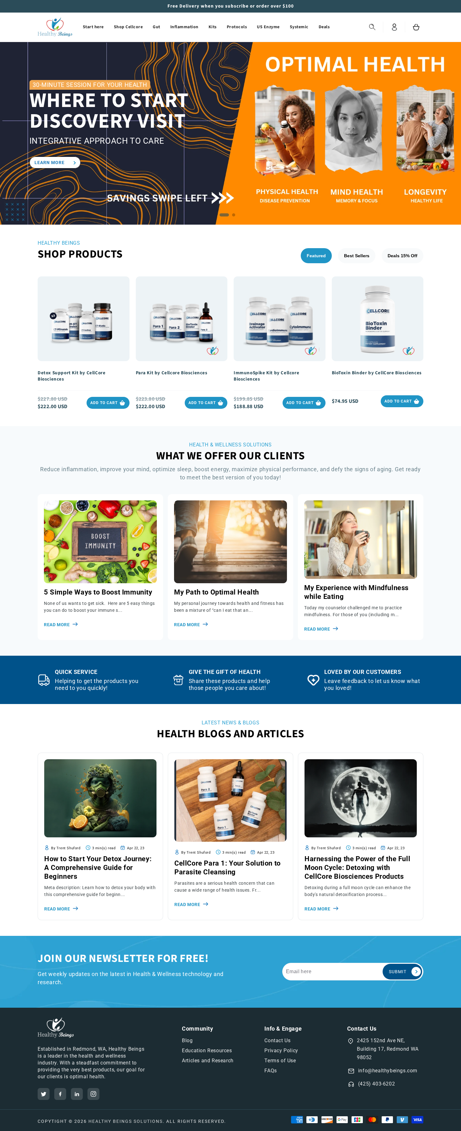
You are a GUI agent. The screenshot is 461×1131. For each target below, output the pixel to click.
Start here (93, 27)
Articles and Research (208, 1061)
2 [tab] (235, 216)
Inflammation (184, 27)
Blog (187, 1040)
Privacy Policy (281, 1051)
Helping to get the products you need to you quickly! (97, 684)
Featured (316, 255)
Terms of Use (280, 1061)
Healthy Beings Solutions (125, 1121)
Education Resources (207, 1051)
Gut (156, 27)
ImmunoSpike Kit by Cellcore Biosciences (266, 376)
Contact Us (277, 1040)
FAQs (270, 1071)
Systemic (299, 27)
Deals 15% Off (402, 255)
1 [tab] (226, 216)
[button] (372, 27)
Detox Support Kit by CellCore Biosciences (71, 376)
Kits (213, 27)
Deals (324, 27)
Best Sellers (356, 255)
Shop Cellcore (128, 27)
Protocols (237, 27)
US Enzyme (268, 27)
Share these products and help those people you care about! (229, 684)
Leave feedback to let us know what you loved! (372, 684)
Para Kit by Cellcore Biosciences (172, 373)
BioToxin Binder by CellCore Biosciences (377, 373)
